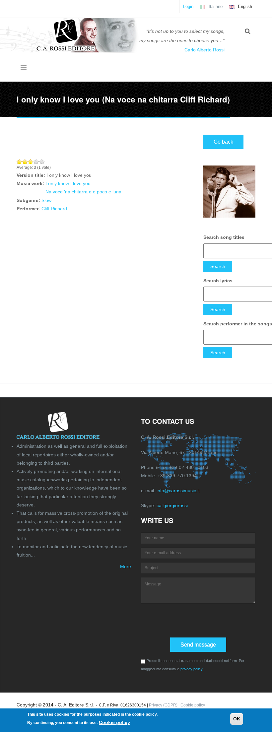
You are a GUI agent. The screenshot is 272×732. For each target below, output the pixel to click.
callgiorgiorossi (172, 505)
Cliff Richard (54, 208)
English (244, 6)
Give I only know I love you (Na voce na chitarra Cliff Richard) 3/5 (31, 161)
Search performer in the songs (237, 323)
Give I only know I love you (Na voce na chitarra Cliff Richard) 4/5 (36, 161)
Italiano (215, 6)
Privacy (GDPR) (163, 705)
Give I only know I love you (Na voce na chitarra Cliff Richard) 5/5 (42, 161)
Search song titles (223, 237)
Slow (46, 200)
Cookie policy (192, 705)
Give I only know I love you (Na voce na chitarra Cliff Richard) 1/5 (19, 161)
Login (188, 6)
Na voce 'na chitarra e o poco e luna (83, 191)
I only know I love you (68, 183)
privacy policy (191, 669)
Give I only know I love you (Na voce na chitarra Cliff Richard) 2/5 (25, 161)
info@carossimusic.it (178, 490)
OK (236, 718)
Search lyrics (218, 280)
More (125, 566)
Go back (223, 142)
